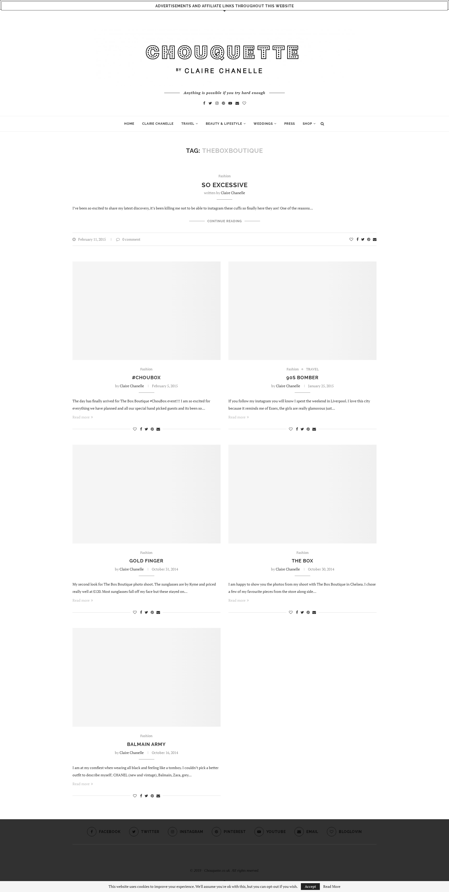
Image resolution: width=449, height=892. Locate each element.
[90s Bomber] (302, 310)
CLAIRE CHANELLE (158, 124)
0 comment (131, 239)
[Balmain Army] (146, 677)
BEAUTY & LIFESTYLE (224, 124)
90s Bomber (302, 377)
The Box (302, 560)
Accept (310, 886)
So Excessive (225, 185)
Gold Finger (146, 560)
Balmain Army (146, 744)
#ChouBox (146, 377)
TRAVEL (187, 124)
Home (129, 124)
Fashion (225, 176)
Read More (331, 886)
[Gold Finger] (146, 494)
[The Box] (302, 494)
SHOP (307, 124)
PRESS (289, 124)
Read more (81, 417)
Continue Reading (224, 221)
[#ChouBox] (146, 310)
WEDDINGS (263, 124)
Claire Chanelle (233, 192)
